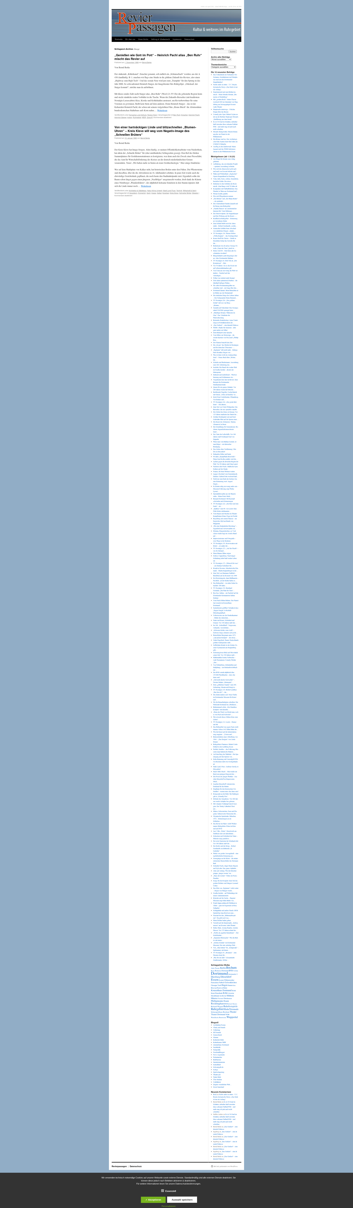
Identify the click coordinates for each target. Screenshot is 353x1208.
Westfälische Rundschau (218, 1017)
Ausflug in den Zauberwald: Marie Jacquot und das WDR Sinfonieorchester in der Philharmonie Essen (224, 149)
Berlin (223, 967)
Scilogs (215, 1069)
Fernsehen (215, 982)
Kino (234, 985)
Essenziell (170, 1191)
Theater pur (217, 1074)
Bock (215, 1094)
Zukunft (149, 117)
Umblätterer (217, 1082)
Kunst (213, 993)
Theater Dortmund (218, 1014)
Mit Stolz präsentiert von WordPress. (226, 1166)
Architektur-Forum (219, 1025)
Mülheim (230, 995)
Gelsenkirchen (231, 982)
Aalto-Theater (215, 968)
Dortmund (219, 973)
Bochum (231, 967)
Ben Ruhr (176, 115)
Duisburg (215, 976)
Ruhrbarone (217, 1059)
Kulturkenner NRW (219, 1042)
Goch (149, 193)
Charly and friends (219, 1027)
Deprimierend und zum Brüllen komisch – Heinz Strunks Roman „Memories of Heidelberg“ (225, 94)
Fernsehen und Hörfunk (138, 115)
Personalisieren (169, 1206)
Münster (214, 998)
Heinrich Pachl (194, 115)
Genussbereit (217, 1035)
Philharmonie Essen (220, 1000)
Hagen (224, 985)
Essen (214, 979)
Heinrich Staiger (120, 117)
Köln (225, 992)
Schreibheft (217, 1064)
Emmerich (142, 193)
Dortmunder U (233, 974)
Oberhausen (228, 998)
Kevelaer (165, 193)
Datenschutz (189, 39)
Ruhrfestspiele (231, 1006)
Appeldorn (133, 193)
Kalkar (159, 193)
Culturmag (216, 1030)
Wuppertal (232, 1017)
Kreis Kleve (174, 193)
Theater (233, 1011)
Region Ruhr (152, 115)
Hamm (230, 985)
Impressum (177, 39)
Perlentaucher (217, 1057)
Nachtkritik (216, 1047)
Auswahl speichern (182, 1199)
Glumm (215, 1037)
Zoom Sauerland (218, 1087)
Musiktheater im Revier (218, 996)
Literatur (231, 993)
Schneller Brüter (185, 193)
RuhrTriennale (231, 1009)
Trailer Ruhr (217, 1077)
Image (129, 117)
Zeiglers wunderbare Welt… (222, 1084)
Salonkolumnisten (219, 1062)
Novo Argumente (219, 1055)
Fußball (221, 982)
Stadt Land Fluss (169, 190)
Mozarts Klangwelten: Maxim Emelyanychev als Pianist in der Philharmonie (225, 134)
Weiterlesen (162, 110)
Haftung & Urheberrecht (160, 39)
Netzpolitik (216, 1050)
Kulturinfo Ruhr (218, 1040)
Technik (179, 190)
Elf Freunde (217, 1032)
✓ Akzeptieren (153, 1199)
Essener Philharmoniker (226, 980)
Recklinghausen (219, 1003)
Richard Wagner (217, 1006)
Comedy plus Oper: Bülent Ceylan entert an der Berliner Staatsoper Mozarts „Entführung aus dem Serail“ (225, 116)
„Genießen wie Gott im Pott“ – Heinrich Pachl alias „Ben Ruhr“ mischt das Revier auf (158, 57)
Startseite (118, 39)
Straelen (195, 193)
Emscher (184, 115)
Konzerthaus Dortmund (221, 990)
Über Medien (217, 1079)
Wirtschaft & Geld (189, 190)
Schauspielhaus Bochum (220, 1012)
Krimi (234, 990)
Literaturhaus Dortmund (221, 1045)
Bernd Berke (147, 62)
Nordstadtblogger (219, 1052)
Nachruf (220, 998)
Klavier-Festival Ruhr (219, 988)
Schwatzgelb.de (218, 1067)
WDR (144, 117)
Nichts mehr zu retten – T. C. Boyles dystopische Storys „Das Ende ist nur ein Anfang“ (225, 87)
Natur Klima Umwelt (154, 190)
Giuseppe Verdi (216, 985)
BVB (231, 970)
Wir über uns (130, 39)
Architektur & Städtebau (137, 190)
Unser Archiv (143, 39)
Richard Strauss (232, 1004)
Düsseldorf (225, 976)
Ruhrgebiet (137, 117)
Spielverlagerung (218, 1072)
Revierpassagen (119, 1166)
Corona (235, 971)
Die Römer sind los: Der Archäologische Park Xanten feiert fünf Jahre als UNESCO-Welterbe (225, 141)
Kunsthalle (218, 993)
